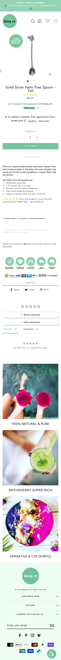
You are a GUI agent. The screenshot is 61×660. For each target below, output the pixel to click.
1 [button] (28, 81)
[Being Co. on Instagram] (32, 635)
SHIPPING (30, 283)
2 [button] (31, 81)
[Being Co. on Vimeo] (39, 635)
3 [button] (34, 81)
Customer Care (30, 596)
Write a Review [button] (32, 314)
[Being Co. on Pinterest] (26, 635)
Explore (30, 605)
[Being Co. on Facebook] (20, 635)
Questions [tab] (28, 329)
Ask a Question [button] (32, 322)
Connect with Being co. (30, 614)
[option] (30, 6)
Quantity (30, 132)
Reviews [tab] (8, 329)
